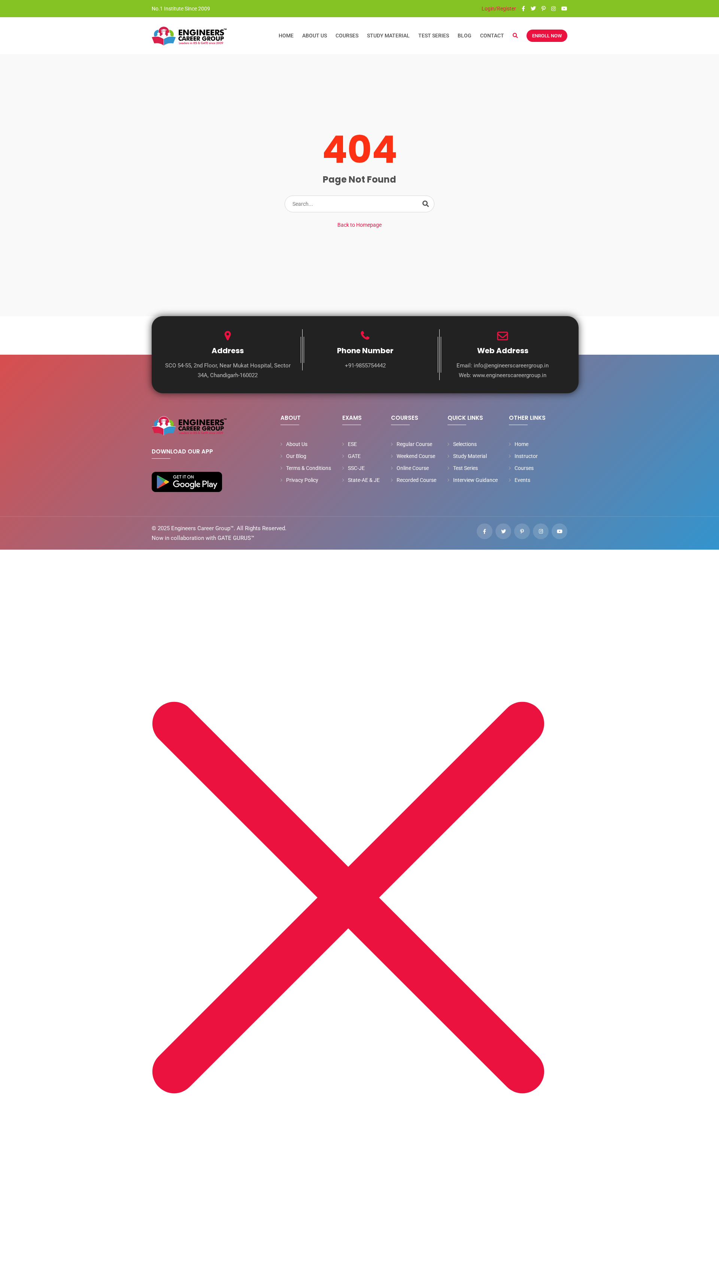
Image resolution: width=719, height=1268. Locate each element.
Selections (465, 444)
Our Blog (296, 456)
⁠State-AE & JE (364, 480)
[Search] (425, 204)
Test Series (433, 36)
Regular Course (414, 444)
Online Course (413, 468)
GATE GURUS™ (236, 538)
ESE (352, 444)
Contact (492, 36)
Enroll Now (547, 36)
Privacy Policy (302, 480)
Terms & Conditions (308, 468)
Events (522, 480)
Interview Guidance (475, 480)
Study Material (388, 36)
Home (286, 36)
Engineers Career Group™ (202, 528)
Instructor (526, 456)
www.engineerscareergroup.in (509, 375)
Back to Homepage (359, 225)
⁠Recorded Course (416, 480)
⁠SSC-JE (356, 468)
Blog (464, 36)
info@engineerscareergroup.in (511, 365)
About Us (314, 36)
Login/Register (498, 9)
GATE (354, 456)
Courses (347, 36)
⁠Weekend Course (416, 456)
